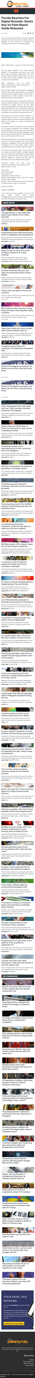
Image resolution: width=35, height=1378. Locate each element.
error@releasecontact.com (9, 197)
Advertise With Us (28, 1361)
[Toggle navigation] (16, 11)
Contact (31, 1359)
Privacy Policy (29, 1365)
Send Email (8, 173)
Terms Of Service (29, 1363)
